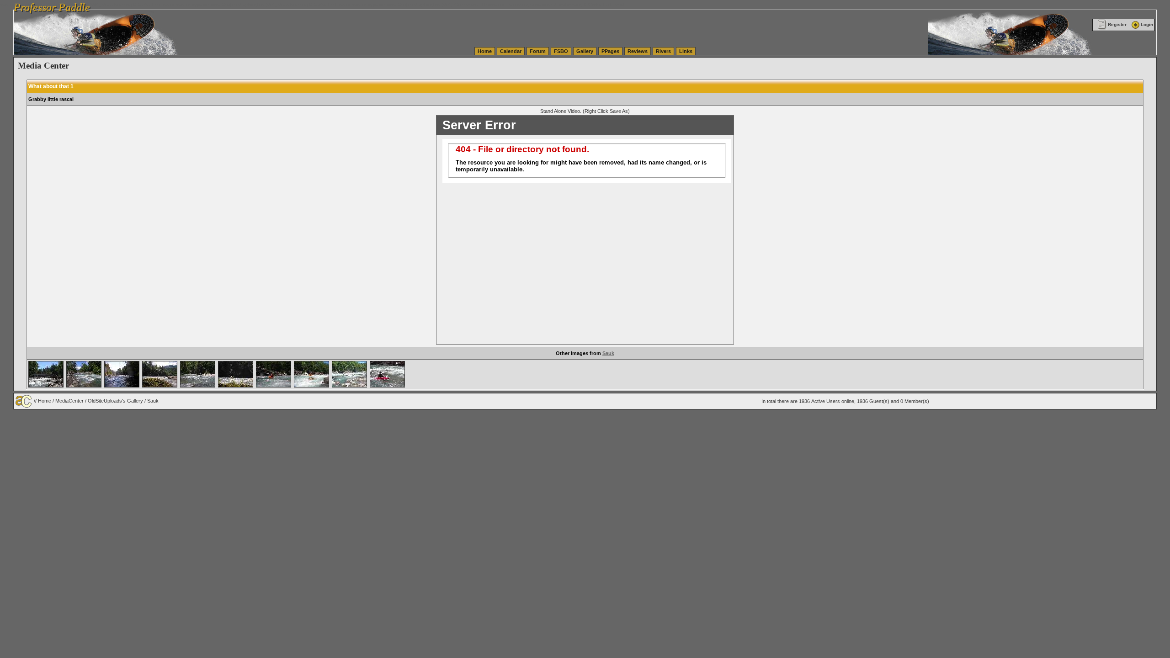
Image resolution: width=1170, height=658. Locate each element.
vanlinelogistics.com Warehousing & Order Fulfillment (566, 4)
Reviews (638, 51)
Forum (538, 51)
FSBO (561, 51)
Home (485, 51)
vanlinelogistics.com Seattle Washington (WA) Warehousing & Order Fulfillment (263, 4)
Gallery (584, 51)
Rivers (663, 51)
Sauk (608, 353)
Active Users (825, 401)
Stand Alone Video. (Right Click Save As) (585, 111)
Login (1147, 24)
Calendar (510, 51)
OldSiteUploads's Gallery (115, 400)
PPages (610, 51)
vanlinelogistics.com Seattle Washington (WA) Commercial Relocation (428, 4)
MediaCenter (69, 400)
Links (685, 51)
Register (1117, 24)
